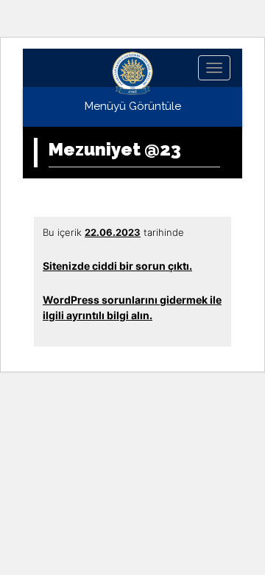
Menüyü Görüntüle (133, 106)
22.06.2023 (113, 232)
